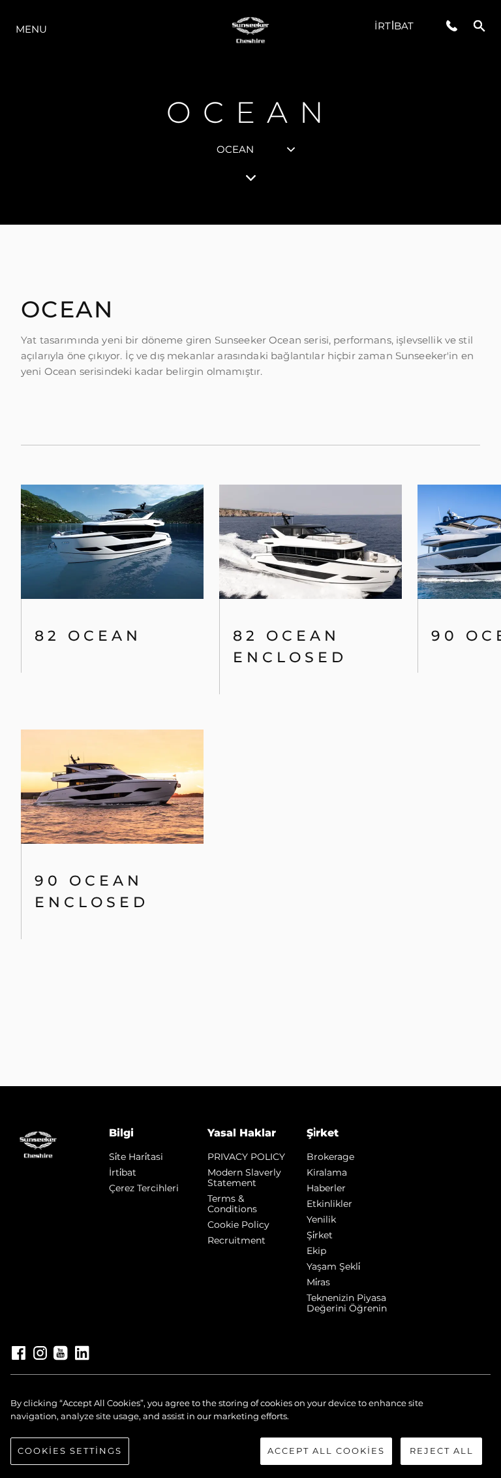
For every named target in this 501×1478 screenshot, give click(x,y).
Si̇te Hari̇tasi (136, 1157)
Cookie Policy (238, 1224)
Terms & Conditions (232, 1204)
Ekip (316, 1251)
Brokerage (330, 1157)
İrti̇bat (394, 26)
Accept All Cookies (326, 1450)
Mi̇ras (318, 1282)
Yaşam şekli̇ (333, 1266)
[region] (250, 1431)
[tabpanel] (250, 655)
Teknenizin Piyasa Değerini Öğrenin (347, 1303)
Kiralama (327, 1172)
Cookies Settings (70, 1450)
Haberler (326, 1188)
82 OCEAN (88, 636)
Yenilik (321, 1219)
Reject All (442, 1450)
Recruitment (236, 1240)
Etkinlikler (329, 1204)
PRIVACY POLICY (246, 1157)
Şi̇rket (320, 1235)
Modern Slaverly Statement (244, 1177)
